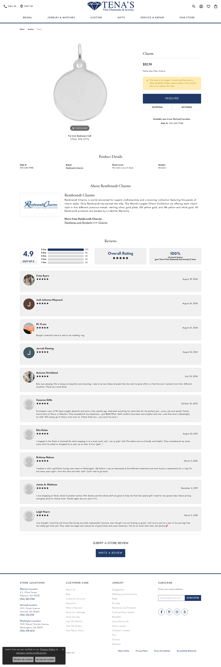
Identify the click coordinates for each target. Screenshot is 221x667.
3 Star (43, 256)
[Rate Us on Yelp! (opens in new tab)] (185, 612)
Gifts (121, 18)
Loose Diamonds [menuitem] (120, 622)
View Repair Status (75, 631)
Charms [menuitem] (116, 640)
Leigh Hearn (43, 512)
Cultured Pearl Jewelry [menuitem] (123, 612)
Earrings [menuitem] (116, 603)
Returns (187, 107)
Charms (102, 223)
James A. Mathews (46, 485)
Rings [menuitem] (114, 599)
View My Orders (74, 626)
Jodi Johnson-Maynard (49, 300)
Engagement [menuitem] (118, 590)
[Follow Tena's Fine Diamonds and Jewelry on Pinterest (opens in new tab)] (169, 612)
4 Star (43, 253)
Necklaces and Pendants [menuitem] (124, 608)
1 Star (43, 263)
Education (71, 603)
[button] (26, 6)
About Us (70, 590)
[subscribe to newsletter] (193, 598)
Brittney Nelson (45, 457)
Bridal (27, 18)
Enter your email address (170, 589)
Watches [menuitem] (116, 644)
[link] (9, 6)
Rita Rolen (42, 430)
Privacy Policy (142, 651)
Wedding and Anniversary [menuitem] (124, 594)
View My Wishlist (74, 622)
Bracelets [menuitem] (116, 617)
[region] (79, 83)
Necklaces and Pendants (78, 223)
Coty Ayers (42, 276)
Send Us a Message (75, 612)
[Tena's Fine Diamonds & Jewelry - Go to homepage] (110, 6)
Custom (96, 18)
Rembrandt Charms (74, 168)
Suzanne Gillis (44, 400)
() (86, 250)
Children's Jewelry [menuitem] (121, 631)
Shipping (157, 107)
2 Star (43, 259)
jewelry (30, 29)
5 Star (43, 250)
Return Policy (123, 651)
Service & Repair (152, 18)
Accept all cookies (45, 659)
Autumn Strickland (47, 373)
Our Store (187, 18)
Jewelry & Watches (61, 18)
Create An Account (75, 599)
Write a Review (110, 553)
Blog (68, 594)
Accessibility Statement (186, 651)
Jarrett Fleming (45, 349)
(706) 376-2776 (79, 139)
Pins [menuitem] (114, 635)
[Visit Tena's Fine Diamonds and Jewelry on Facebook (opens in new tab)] (161, 612)
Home (22, 29)
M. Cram (41, 324)
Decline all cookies (23, 659)
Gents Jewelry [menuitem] (119, 626)
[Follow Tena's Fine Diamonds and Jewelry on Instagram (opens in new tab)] (177, 612)
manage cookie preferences (31, 653)
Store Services (73, 617)
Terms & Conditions (162, 651)
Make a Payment (74, 608)
